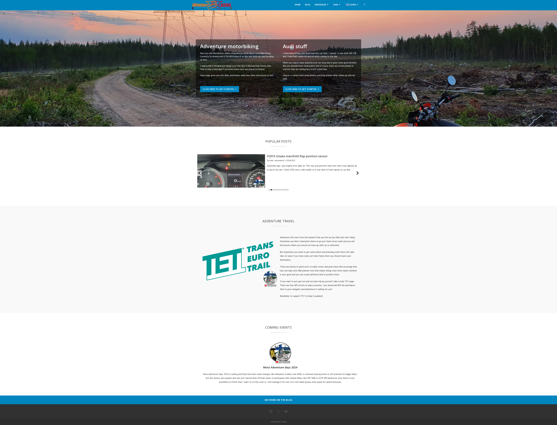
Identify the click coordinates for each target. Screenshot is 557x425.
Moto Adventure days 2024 (280, 367)
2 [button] (271, 190)
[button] (199, 173)
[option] (278, 171)
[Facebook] (271, 411)
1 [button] (269, 190)
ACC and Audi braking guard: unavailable (296, 156)
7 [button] (281, 190)
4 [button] (275, 190)
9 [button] (285, 190)
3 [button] (273, 190)
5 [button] (277, 190)
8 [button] (283, 190)
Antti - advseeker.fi (277, 160)
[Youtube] (286, 411)
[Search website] (364, 4)
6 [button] (279, 190)
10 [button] (287, 190)
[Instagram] (278, 411)
